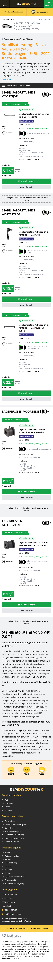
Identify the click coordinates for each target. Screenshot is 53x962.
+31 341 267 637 (10, 910)
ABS (3, 128)
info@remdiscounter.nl (13, 914)
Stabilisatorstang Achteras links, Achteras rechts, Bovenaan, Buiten (34, 328)
